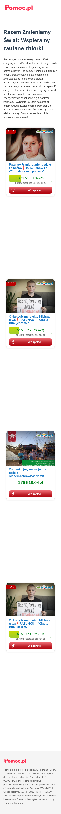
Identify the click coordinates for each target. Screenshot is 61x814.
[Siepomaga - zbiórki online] (30, 162)
